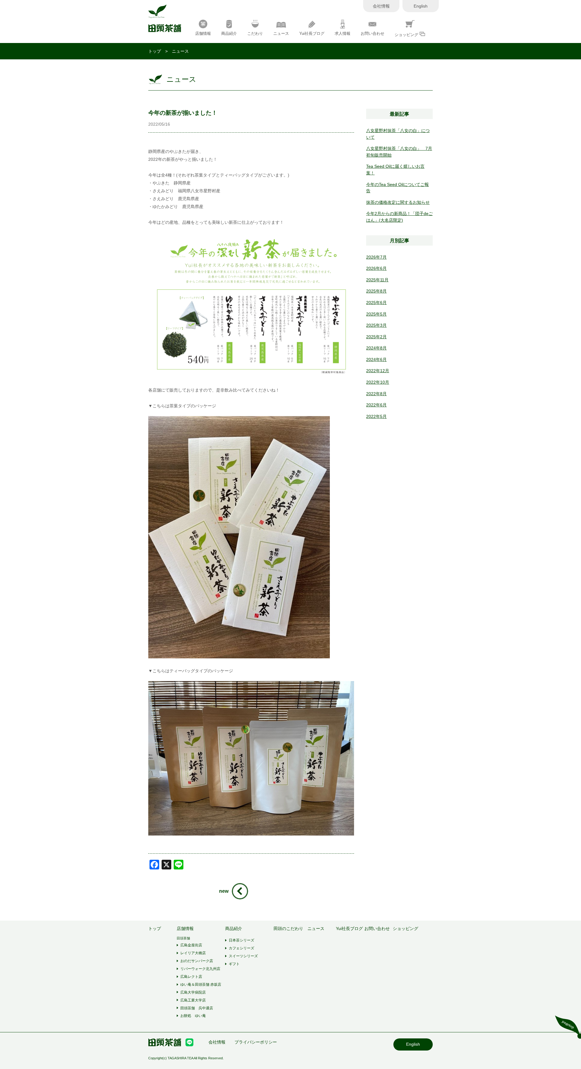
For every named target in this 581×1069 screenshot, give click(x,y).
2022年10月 (377, 382)
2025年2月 (376, 336)
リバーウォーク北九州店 (200, 969)
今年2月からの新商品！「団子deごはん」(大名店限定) (399, 217)
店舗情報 (203, 33)
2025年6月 (376, 302)
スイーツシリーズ (243, 956)
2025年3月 (376, 325)
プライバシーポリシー (256, 1042)
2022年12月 (377, 370)
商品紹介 (229, 33)
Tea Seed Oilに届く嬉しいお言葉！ (395, 169)
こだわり (255, 33)
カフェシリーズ (241, 948)
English (421, 6)
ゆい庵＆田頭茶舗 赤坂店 (200, 984)
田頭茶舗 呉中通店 (196, 1008)
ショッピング (407, 35)
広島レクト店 (191, 977)
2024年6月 (376, 359)
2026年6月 (376, 268)
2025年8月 (376, 291)
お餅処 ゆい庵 (193, 1016)
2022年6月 (376, 404)
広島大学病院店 (193, 992)
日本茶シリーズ (241, 940)
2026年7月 (376, 257)
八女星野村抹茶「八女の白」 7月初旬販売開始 (399, 151)
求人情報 (342, 33)
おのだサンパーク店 (196, 961)
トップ (154, 51)
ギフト (234, 964)
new (223, 891)
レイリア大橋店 (193, 953)
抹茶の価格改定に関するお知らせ (398, 202)
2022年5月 (376, 416)
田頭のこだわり (288, 928)
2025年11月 (377, 279)
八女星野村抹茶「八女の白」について (398, 134)
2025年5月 (376, 314)
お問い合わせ (372, 33)
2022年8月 (376, 393)
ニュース (281, 33)
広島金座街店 (191, 945)
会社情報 (381, 6)
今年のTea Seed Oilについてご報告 (397, 188)
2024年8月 (376, 348)
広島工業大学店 (193, 1000)
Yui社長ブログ (311, 33)
